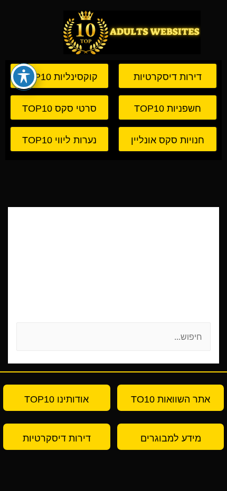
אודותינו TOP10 (56, 399)
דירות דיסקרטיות (57, 438)
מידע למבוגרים (170, 438)
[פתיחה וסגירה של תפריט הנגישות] (23, 76)
